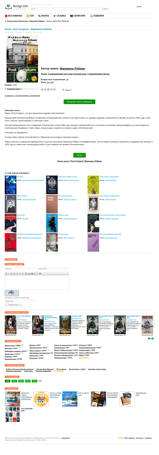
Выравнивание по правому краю (23, 273)
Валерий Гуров (77, 318)
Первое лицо (63, 215)
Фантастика (9, 345)
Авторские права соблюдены (79, 102)
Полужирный (6, 273)
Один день (28, 371)
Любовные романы (13, 351)
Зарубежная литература (39, 353)
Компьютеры (59, 348)
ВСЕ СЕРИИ (58, 371)
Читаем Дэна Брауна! (45, 369)
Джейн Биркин (110, 199)
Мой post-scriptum (65, 196)
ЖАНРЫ (45, 16)
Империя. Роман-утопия (67, 176)
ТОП (32, 16)
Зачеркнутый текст (14, 273)
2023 (27, 381)
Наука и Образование (63, 350)
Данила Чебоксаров (71, 180)
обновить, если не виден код (17, 297)
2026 (7, 381)
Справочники (84, 350)
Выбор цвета (28, 273)
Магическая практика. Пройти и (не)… (50, 317)
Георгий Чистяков (29, 199)
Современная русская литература (67, 74)
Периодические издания (64, 353)
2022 (34, 381)
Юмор (81, 355)
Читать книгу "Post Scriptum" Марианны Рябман (79, 161)
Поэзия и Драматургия (63, 355)
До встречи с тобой (77, 369)
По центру (20, 273)
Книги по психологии (63, 345)
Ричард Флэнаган (70, 218)
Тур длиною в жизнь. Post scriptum (113, 215)
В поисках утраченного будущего (29, 234)
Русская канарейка (43, 371)
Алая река (21, 215)
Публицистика (60, 358)
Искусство (34, 355)
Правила (148, 438)
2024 (21, 381)
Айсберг (20, 176)
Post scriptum (22, 196)
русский (50, 82)
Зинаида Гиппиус (70, 199)
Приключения (10, 359)
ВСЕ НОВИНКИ (15, 16)
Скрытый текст (32, 273)
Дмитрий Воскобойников (31, 238)
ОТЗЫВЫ (61, 16)
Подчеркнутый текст (11, 273)
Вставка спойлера (40, 273)
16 (67, 80)
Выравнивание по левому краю (17, 273)
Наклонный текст (9, 273)
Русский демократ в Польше (110, 234)
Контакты (139, 438)
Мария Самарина (112, 218)
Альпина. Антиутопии (97, 369)
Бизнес (32, 345)
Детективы (9, 354)
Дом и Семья (35, 350)
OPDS (120, 438)
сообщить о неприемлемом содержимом (22, 96)
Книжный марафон (13, 371)
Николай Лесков (111, 238)
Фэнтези (8, 348)
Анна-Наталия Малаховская (33, 180)
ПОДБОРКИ (98, 16)
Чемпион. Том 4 (77, 316)
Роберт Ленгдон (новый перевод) (20, 369)
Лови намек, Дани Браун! (109, 176)
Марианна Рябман (72, 68)
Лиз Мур (25, 218)
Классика (33, 358)
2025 (14, 381)
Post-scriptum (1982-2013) (110, 196)
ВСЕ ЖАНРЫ (84, 358)
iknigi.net (65, 438)
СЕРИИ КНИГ (79, 16)
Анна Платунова (49, 321)
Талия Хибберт (111, 180)
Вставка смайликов (26, 273)
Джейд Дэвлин (21, 320)
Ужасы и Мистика (86, 353)
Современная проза (98, 74)
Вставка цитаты (34, 273)
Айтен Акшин (69, 238)
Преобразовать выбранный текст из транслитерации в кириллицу (37, 273)
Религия (82, 345)
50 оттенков (61, 369)
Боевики (8, 356)
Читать (80, 155)
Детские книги (35, 348)
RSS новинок (129, 438)
